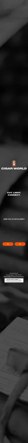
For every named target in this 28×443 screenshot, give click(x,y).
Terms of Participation (18, 276)
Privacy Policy (7, 276)
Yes (8, 244)
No (20, 244)
